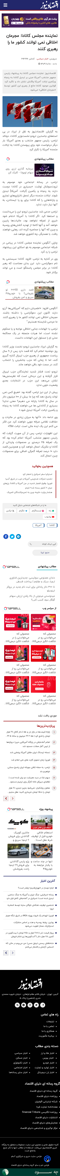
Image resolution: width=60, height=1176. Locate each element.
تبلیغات (50, 1021)
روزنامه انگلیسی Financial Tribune (40, 1112)
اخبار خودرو (48, 1062)
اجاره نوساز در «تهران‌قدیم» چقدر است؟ (36, 888)
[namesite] (49, 5)
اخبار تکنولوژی (20, 1062)
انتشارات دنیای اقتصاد (46, 1117)
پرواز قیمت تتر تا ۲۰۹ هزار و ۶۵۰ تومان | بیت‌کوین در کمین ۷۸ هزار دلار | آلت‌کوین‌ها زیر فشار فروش (30, 934)
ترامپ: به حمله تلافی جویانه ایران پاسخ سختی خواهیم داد (29, 769)
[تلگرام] (18, 536)
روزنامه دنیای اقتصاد (47, 1096)
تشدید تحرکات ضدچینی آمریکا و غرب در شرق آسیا (29, 478)
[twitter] (36, 1005)
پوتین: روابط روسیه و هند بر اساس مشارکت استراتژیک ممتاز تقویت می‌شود (34, 924)
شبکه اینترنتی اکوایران (46, 1101)
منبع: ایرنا (45, 552)
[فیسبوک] (5, 536)
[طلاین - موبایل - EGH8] (30, 20)
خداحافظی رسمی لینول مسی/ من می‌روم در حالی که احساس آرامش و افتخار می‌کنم (30, 945)
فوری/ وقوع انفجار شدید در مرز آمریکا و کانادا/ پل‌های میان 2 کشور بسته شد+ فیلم (27, 485)
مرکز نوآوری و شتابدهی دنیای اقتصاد (39, 1128)
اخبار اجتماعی (21, 1067)
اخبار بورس (48, 1058)
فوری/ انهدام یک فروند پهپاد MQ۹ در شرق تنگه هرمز (30, 915)
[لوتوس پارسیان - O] (30, 1172)
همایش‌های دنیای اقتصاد (45, 1122)
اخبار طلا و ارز (47, 1053)
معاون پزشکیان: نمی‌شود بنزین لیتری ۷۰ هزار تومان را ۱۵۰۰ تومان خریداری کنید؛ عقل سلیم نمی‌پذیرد (29, 790)
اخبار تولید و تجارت (44, 1067)
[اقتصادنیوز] (30, 984)
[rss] (17, 1005)
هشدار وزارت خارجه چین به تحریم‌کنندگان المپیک (29, 492)
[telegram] (23, 1005)
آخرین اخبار (47, 881)
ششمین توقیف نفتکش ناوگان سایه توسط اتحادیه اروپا (31, 907)
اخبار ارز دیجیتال (45, 1072)
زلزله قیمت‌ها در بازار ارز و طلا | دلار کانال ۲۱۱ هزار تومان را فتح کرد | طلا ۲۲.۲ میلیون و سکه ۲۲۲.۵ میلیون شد (28, 734)
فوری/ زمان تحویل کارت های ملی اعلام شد (30, 760)
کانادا (52, 525)
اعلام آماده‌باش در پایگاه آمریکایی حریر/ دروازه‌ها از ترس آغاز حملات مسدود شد (28, 744)
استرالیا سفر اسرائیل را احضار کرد (37, 474)
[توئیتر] (12, 536)
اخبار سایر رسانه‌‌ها (18, 1072)
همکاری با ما (48, 1031)
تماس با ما (49, 1026)
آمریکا (38, 525)
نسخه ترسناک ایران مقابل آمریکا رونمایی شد (30, 752)
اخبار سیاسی (42, 58)
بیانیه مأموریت (46, 1036)
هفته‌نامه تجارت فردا (47, 1107)
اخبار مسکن (22, 1058)
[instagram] (30, 1005)
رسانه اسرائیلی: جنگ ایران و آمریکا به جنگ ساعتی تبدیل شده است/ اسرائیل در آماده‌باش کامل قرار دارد (30, 896)
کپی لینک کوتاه (49, 544)
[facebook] (43, 1005)
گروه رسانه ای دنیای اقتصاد (44, 1091)
